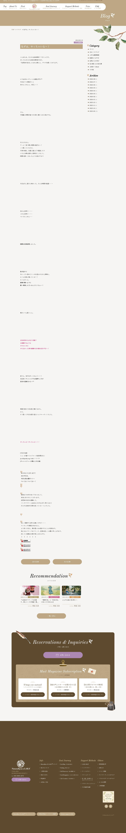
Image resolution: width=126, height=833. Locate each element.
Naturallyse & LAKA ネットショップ (23, 814)
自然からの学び (94, 61)
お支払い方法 (44, 782)
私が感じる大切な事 (96, 64)
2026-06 (93, 85)
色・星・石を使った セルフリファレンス (87, 779)
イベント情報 (102, 771)
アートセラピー (86, 771)
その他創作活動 (86, 787)
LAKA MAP (85, 764)
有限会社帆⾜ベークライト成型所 (47, 814)
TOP (13, 29)
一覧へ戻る (51, 616)
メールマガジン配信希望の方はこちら (33, 694)
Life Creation (67, 778)
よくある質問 (102, 782)
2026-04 (93, 91)
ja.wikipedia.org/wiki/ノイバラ (30, 458)
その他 (92, 70)
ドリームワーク (86, 775)
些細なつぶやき (94, 58)
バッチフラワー (86, 767)
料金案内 (43, 778)
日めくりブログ (94, 52)
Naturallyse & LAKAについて (49, 764)
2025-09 (94, 111)
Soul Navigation (69, 775)
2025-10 (93, 108)
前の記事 (35, 562)
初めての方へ (44, 775)
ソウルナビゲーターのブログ (106, 778)
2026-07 (93, 82)
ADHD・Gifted (94, 67)
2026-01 (93, 99)
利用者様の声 (102, 764)
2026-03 (93, 94)
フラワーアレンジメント (88, 783)
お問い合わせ (65, 655)
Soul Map (66, 764)
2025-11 (93, 105)
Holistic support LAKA (67, 814)
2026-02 (93, 97)
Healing (65, 767)
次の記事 (67, 562)
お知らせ (101, 767)
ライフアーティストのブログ (106, 775)
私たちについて (45, 767)
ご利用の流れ (44, 771)
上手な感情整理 (94, 55)
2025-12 (93, 102)
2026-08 (93, 79)
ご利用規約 (102, 785)
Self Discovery (68, 771)
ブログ (19, 29)
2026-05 (93, 88)
